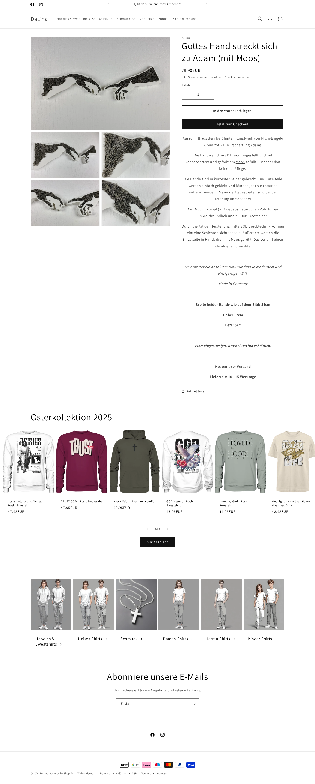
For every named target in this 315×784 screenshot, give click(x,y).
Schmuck (128, 638)
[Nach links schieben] (147, 529)
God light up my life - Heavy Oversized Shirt (291, 503)
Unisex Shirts (90, 638)
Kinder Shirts (260, 638)
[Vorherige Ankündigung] (108, 4)
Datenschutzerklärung (113, 773)
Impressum (162, 773)
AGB (134, 773)
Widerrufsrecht (86, 773)
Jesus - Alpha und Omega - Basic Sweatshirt (26, 503)
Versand (205, 77)
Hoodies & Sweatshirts (46, 641)
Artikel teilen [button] (196, 391)
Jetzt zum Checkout (233, 124)
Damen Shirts (175, 638)
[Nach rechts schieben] (168, 529)
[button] (75, 19)
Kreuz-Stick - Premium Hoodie (134, 501)
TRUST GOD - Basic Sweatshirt (81, 501)
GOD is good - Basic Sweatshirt (179, 503)
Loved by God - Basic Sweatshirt (233, 503)
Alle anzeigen (158, 542)
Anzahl (186, 85)
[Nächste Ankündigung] (207, 4)
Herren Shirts (217, 638)
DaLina (44, 773)
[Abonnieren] (194, 703)
